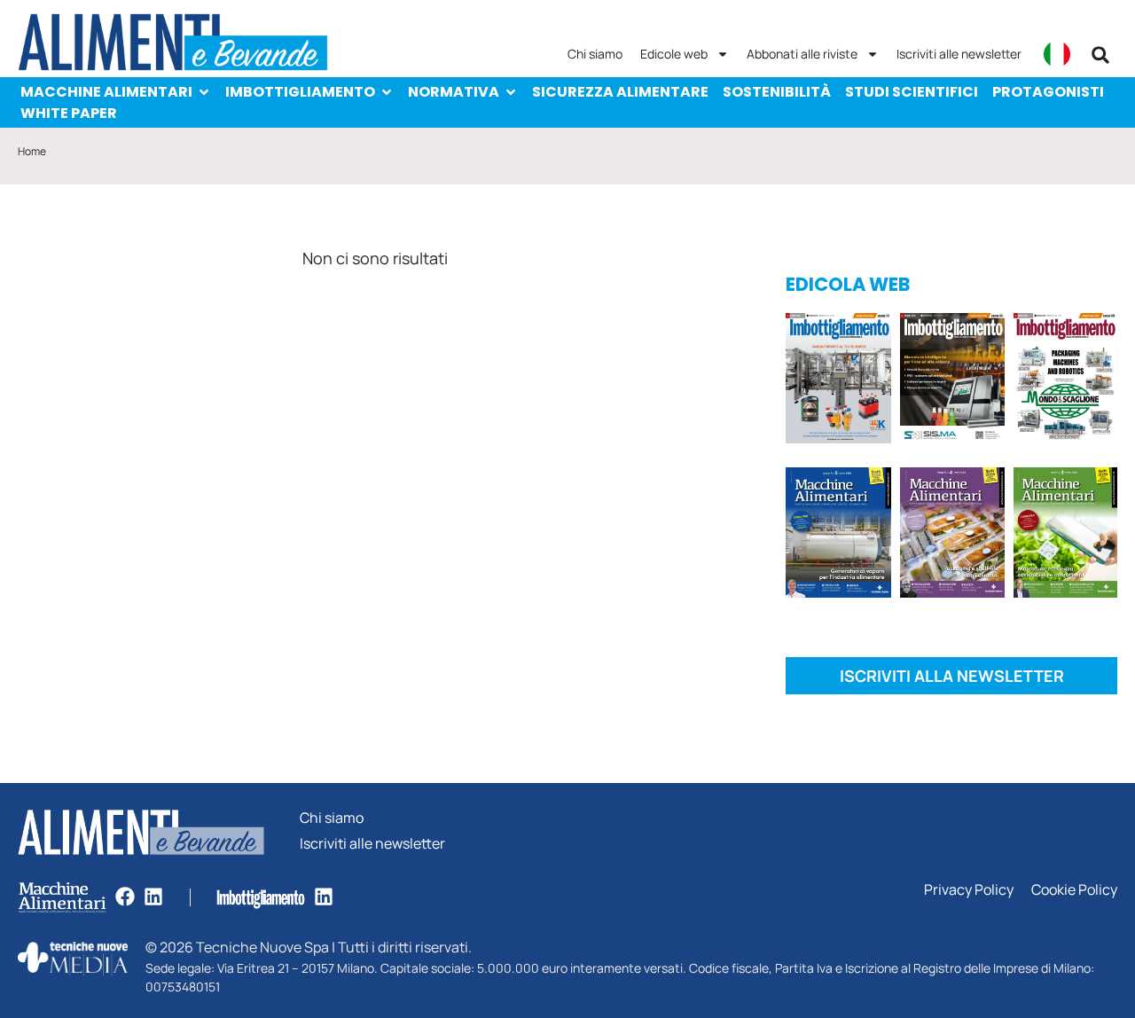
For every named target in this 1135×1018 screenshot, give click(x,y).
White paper (68, 113)
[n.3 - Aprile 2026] (1065, 381)
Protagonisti (1048, 92)
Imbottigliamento (300, 92)
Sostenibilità (777, 92)
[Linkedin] (153, 896)
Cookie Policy (1074, 889)
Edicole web (674, 53)
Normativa (453, 92)
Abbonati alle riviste (802, 53)
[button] (1100, 55)
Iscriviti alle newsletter (959, 53)
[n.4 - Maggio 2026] (953, 381)
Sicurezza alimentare (620, 92)
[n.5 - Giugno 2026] (838, 535)
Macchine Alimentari (106, 92)
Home (32, 151)
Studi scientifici (911, 92)
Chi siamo (595, 53)
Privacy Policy (969, 889)
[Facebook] (125, 896)
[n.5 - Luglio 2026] (838, 381)
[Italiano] (1057, 54)
